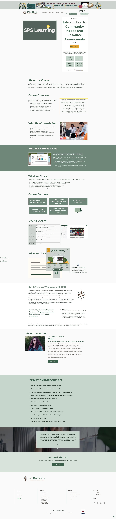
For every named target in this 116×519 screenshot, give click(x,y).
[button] (68, 250)
